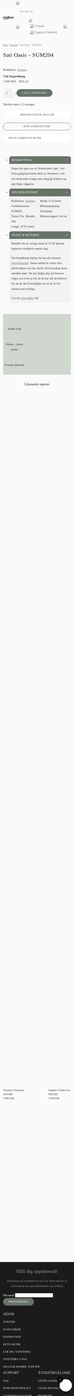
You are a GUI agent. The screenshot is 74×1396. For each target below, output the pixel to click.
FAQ (6, 1380)
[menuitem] (43, 26)
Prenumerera (18, 1301)
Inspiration (12, 1336)
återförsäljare (51, 1206)
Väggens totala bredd (19, 1145)
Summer (14, 45)
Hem (5, 45)
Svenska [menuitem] (39, 26)
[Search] (58, 11)
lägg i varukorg (34, 92)
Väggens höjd (15, 1160)
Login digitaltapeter (54, 1388)
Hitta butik (12, 1344)
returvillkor (27, 298)
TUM (17, 1179)
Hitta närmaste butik (25, 138)
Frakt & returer (25, 235)
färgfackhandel (20, 263)
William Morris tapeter (21, 1366)
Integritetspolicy (17, 1388)
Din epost (9, 1295)
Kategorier (12, 1329)
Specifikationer (25, 192)
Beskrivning (22, 160)
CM (7, 1179)
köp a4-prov (37, 126)
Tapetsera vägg (15, 1359)
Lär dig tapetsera (17, 1351)
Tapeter (9, 1322)
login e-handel (50, 1380)
